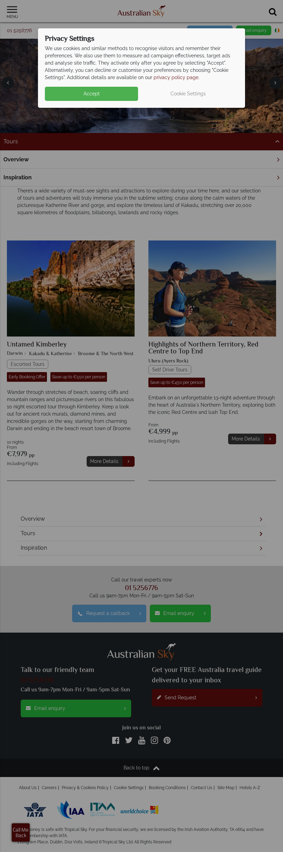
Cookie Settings (188, 93)
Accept (92, 93)
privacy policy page (176, 77)
